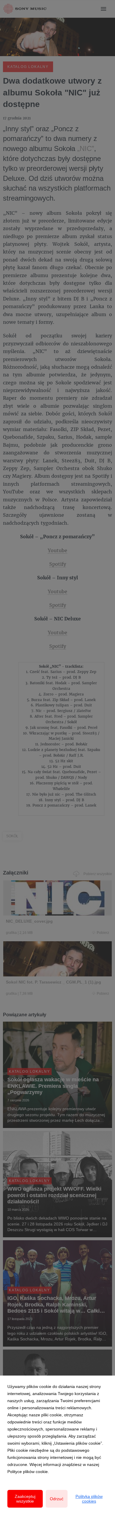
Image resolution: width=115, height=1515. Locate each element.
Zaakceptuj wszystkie (25, 1498)
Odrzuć (56, 1498)
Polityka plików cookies (89, 1498)
